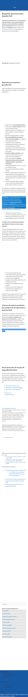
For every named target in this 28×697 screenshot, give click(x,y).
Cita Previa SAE (6, 622)
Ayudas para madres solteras (9, 616)
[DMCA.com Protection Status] (18, 696)
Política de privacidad (9, 675)
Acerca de (8, 393)
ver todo (4, 455)
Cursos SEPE (5, 610)
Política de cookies (9, 673)
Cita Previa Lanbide (7, 637)
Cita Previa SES (6, 634)
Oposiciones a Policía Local (12, 385)
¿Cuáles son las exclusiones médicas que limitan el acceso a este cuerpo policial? (17, 473)
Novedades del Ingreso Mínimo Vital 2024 (13, 462)
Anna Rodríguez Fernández (9, 408)
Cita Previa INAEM (6, 625)
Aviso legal (7, 677)
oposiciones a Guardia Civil (8, 29)
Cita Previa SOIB (6, 631)
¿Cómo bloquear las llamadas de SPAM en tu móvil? (15, 456)
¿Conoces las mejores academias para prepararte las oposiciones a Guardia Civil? (15, 480)
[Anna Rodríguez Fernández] (10, 406)
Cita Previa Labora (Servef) (8, 628)
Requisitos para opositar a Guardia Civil (15, 470)
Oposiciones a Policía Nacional (13, 389)
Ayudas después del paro (8, 619)
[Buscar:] (14, 604)
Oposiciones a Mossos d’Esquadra (14, 387)
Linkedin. (11, 437)
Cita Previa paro (6, 613)
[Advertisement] (14, 48)
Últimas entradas (9, 394)
